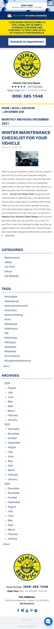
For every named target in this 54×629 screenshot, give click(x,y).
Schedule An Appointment (27, 41)
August (12, 388)
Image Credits (26, 620)
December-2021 (14, 111)
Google (22, 611)
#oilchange (10, 337)
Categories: (12, 250)
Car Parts (9, 266)
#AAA (7, 319)
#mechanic (10, 310)
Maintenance (12, 257)
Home (5, 108)
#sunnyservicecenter (16, 305)
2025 (7, 424)
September (14, 442)
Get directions (27, 604)
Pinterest (31, 611)
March (11, 410)
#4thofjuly (10, 342)
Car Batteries (11, 276)
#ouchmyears (12, 356)
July (10, 392)
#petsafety (10, 347)
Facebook (18, 611)
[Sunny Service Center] (27, 64)
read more (10, 235)
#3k (6, 333)
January (12, 420)
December (14, 429)
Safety (7, 262)
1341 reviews (35, 86)
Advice (8, 271)
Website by (27, 627)
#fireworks (10, 351)
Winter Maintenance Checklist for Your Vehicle (26, 138)
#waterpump (11, 301)
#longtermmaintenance (17, 360)
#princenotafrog (13, 314)
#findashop (10, 324)
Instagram (36, 611)
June (11, 397)
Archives (28, 108)
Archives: (10, 375)
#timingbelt (10, 296)
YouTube (27, 611)
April (10, 406)
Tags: (6, 289)
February (13, 415)
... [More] (5, 366)
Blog (15, 108)
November (14, 433)
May (10, 401)
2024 (7, 484)
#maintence (11, 328)
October (12, 438)
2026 (7, 383)
